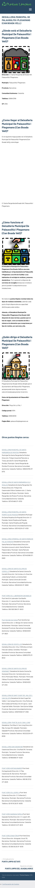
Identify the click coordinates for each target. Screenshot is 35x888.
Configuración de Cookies (10, 884)
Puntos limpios (24, 875)
